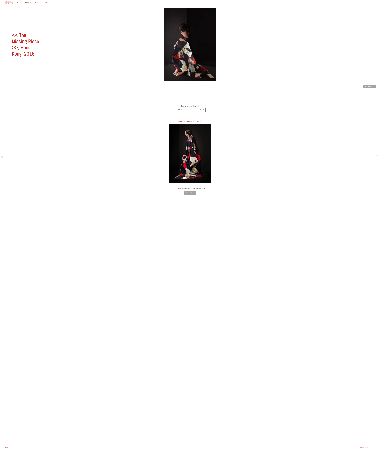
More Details (190, 193)
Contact (44, 2)
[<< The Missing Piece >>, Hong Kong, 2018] (190, 153)
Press (36, 2)
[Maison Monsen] (9, 2)
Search (7, 447)
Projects (27, 2)
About (18, 2)
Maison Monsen (369, 447)
